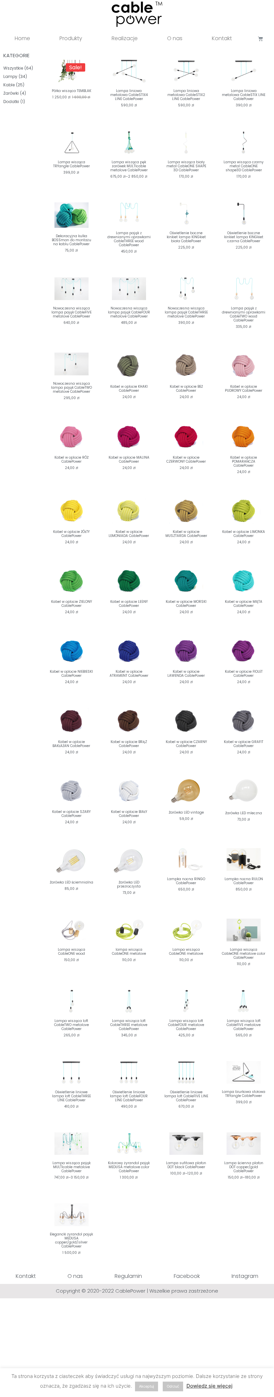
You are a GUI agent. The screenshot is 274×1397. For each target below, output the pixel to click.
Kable (9, 85)
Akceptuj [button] (146, 1386)
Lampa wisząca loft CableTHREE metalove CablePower (128, 1024)
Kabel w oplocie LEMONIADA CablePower (129, 533)
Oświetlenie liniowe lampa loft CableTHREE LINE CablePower (71, 1096)
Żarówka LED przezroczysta (129, 884)
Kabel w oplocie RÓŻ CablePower (71, 459)
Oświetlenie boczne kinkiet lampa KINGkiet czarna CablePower (243, 237)
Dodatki (11, 101)
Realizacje (125, 38)
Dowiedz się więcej (209, 1386)
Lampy (10, 76)
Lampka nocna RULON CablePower (244, 881)
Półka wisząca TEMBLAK (71, 90)
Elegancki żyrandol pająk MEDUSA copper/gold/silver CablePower (71, 1240)
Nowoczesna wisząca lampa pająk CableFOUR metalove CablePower (129, 312)
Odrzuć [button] (173, 1386)
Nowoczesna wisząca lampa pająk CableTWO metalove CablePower (71, 387)
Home (22, 38)
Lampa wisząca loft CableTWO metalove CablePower (71, 1024)
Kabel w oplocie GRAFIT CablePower (243, 743)
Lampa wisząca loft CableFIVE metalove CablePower (244, 1024)
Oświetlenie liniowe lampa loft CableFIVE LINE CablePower (186, 1096)
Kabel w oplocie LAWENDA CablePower (186, 673)
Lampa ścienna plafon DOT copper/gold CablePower (243, 1167)
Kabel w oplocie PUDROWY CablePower (243, 388)
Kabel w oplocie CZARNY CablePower (186, 743)
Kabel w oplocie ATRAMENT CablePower (129, 673)
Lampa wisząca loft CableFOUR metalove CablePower (186, 1024)
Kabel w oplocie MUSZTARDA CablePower (186, 533)
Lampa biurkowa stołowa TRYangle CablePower (243, 1093)
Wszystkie (13, 68)
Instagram (245, 1276)
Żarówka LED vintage (186, 812)
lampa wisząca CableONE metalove (129, 951)
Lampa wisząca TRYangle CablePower (71, 164)
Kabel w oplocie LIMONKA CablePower (243, 533)
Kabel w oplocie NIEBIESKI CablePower (71, 673)
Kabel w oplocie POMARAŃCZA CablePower (243, 461)
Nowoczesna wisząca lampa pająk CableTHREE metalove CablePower (186, 312)
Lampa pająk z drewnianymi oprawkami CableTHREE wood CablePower (129, 239)
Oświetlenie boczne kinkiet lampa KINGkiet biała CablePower (186, 237)
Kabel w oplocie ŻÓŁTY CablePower (71, 533)
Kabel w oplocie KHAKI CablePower (129, 388)
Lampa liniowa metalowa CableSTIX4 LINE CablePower (129, 94)
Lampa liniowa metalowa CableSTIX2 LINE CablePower (186, 94)
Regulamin (128, 1276)
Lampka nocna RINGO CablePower (186, 881)
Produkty (70, 38)
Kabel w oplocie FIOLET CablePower (244, 673)
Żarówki (11, 93)
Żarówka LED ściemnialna (71, 882)
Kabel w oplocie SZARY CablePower (71, 813)
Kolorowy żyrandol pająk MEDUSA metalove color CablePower (129, 1167)
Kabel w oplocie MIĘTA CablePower (243, 603)
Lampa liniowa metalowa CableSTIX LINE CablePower (243, 94)
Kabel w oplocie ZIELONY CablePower (71, 603)
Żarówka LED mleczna (243, 813)
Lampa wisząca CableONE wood (71, 951)
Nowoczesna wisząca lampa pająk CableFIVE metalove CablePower (71, 312)
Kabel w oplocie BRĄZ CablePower (129, 743)
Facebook (187, 1276)
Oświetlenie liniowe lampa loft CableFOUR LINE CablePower (129, 1096)
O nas (174, 38)
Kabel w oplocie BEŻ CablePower (186, 388)
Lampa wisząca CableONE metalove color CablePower (243, 953)
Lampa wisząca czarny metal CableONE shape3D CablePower (244, 166)
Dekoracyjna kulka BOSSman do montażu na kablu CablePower (71, 240)
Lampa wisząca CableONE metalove (186, 951)
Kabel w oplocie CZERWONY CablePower (186, 459)
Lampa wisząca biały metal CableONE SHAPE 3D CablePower (186, 166)
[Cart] (260, 38)
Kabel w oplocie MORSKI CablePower (186, 603)
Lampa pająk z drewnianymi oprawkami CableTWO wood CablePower (243, 314)
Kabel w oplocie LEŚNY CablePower (129, 603)
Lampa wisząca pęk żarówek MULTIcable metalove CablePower (129, 166)
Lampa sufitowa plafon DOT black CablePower (186, 1165)
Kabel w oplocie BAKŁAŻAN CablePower (71, 743)
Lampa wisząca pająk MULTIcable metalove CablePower (71, 1167)
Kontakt (222, 38)
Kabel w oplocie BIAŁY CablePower (129, 813)
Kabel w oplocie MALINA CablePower (129, 459)
